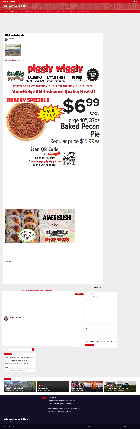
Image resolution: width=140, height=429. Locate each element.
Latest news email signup (84, 11)
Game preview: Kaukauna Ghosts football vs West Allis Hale (17, 363)
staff (49, 390)
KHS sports (40, 385)
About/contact (13, 11)
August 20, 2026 (76, 390)
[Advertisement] (35, 24)
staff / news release (18, 390)
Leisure (111, 385)
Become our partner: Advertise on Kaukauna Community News (50, 11)
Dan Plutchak (12, 38)
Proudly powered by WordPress (8, 426)
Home (5, 11)
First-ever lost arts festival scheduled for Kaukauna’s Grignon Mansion (19, 357)
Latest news (72, 11)
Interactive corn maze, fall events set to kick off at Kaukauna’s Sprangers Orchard (120, 387)
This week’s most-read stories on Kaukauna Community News (37, 290)
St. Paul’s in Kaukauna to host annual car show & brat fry (16, 370)
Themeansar (22, 426)
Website (86, 334)
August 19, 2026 (110, 390)
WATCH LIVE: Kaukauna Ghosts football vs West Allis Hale (16, 360)
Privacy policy (96, 11)
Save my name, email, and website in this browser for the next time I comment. (101, 341)
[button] (134, 11)
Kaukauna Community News (15, 6)
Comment (87, 299)
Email (86, 328)
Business (107, 385)
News (6, 385)
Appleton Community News (26, 11)
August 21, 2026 (9, 390)
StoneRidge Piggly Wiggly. (18, 60)
